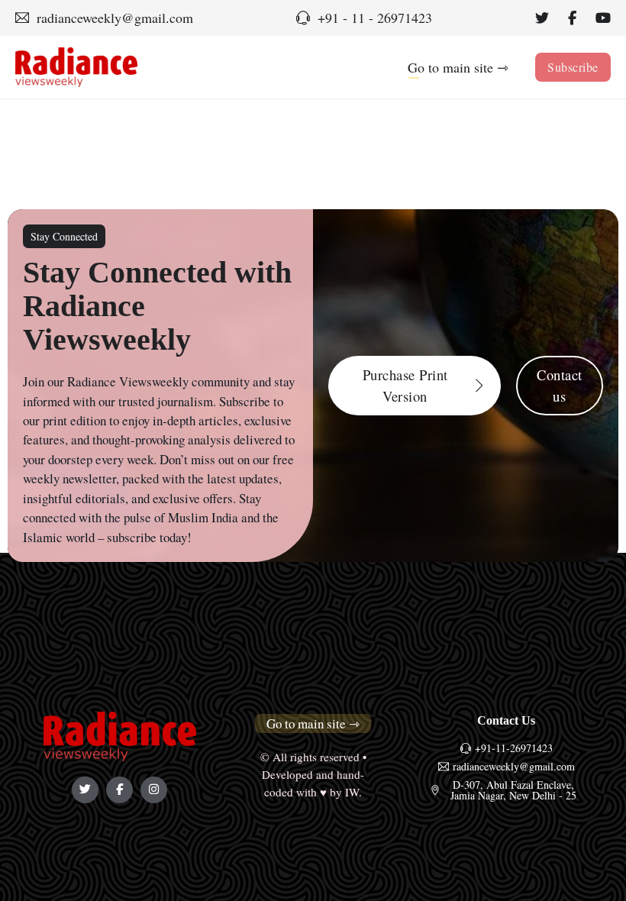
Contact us (559, 385)
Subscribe (573, 67)
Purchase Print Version (405, 385)
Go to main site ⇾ (458, 67)
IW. (353, 791)
